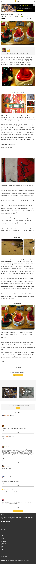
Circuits (2, 528)
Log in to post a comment (18, 510)
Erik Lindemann (7, 476)
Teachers (2, 538)
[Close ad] (34, 5)
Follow (8, 50)
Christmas (12, 16)
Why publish (3, 543)
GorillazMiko (6, 499)
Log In (18, 408)
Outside (2, 537)
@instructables (5, 554)
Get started (3, 544)
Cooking (2, 534)
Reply (18, 422)
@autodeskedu (5, 556)
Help (2, 546)
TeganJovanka (6, 415)
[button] (1, 1)
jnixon (5, 466)
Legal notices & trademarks (23, 561)
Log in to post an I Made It (18, 375)
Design (2, 531)
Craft (2, 532)
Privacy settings (26, 560)
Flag (3, 420)
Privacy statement (19, 560)
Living (8, 16)
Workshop (3, 529)
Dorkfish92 (6, 489)
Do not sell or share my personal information (10, 561)
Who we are (3, 549)
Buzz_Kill (4, 16)
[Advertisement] (18, 8)
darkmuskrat (6, 436)
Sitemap (2, 547)
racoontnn (6, 425)
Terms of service (13, 560)
